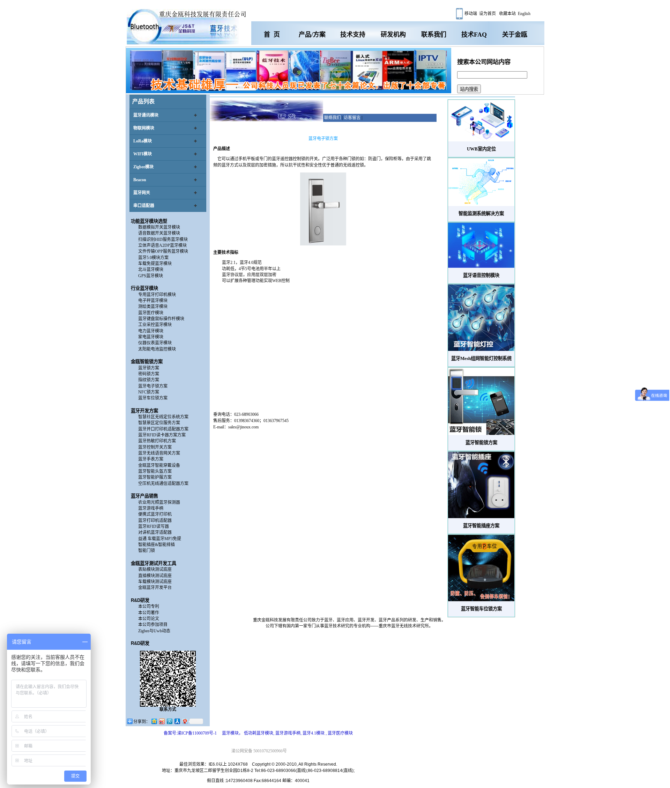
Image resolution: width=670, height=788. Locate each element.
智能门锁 (146, 550)
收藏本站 (507, 13)
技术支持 (352, 34)
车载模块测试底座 (155, 581)
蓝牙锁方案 (148, 368)
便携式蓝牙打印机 (155, 514)
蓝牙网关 (141, 192)
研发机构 (393, 34)
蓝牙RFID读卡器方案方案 (162, 435)
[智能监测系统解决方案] (481, 182)
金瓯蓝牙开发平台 (155, 587)
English (524, 13)
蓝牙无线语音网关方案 (159, 453)
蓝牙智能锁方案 (481, 442)
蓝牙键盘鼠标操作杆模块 (161, 318)
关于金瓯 (514, 34)
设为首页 (487, 13)
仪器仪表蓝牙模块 (155, 342)
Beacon (139, 179)
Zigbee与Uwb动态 (154, 630)
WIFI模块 (142, 154)
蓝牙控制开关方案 (155, 447)
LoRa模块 (142, 141)
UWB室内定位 (481, 149)
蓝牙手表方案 (150, 459)
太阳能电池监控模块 (157, 349)
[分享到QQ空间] (154, 721)
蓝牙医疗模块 (150, 312)
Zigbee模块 (143, 166)
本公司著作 (148, 612)
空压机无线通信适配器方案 (163, 483)
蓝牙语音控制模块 (481, 275)
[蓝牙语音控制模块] (481, 245)
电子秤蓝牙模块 (153, 300)
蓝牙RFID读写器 (153, 526)
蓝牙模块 (230, 733)
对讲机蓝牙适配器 (155, 532)
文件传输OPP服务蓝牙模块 (163, 251)
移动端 (470, 13)
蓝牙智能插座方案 (481, 525)
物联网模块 (143, 128)
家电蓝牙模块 (150, 336)
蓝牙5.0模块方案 (153, 257)
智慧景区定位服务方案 (159, 422)
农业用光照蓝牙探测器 (159, 502)
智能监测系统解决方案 (481, 213)
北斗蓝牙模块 (150, 269)
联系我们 (433, 34)
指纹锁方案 (148, 379)
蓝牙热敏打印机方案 (157, 441)
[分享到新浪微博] (161, 721)
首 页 (272, 34)
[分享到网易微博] (184, 721)
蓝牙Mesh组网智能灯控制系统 (481, 358)
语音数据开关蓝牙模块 (159, 233)
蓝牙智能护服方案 (155, 477)
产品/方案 (312, 34)
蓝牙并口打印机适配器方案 (163, 429)
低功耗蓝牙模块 (258, 733)
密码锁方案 (148, 373)
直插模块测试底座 (155, 575)
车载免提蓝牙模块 (155, 263)
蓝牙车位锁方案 (153, 398)
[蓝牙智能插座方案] (481, 485)
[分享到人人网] (177, 721)
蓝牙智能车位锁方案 (481, 608)
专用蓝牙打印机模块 (157, 294)
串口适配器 (143, 205)
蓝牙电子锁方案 (153, 386)
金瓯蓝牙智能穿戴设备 (159, 465)
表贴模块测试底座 (155, 569)
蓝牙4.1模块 (314, 733)
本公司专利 (148, 606)
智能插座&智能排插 (156, 544)
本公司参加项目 (153, 624)
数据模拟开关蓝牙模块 (159, 227)
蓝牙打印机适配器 (155, 520)
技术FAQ (474, 34)
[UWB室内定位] (481, 120)
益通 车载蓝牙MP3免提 (159, 538)
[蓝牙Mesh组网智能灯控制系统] (481, 318)
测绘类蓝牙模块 (153, 306)
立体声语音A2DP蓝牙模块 (162, 245)
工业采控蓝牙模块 (155, 324)
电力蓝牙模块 (150, 331)
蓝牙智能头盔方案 (155, 471)
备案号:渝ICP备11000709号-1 (190, 733)
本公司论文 (148, 618)
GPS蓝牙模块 (150, 275)
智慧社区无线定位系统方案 (163, 416)
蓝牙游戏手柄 (150, 508)
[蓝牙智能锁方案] (481, 401)
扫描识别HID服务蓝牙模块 (163, 239)
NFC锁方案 (148, 392)
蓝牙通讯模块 (145, 115)
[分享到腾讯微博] (169, 721)
